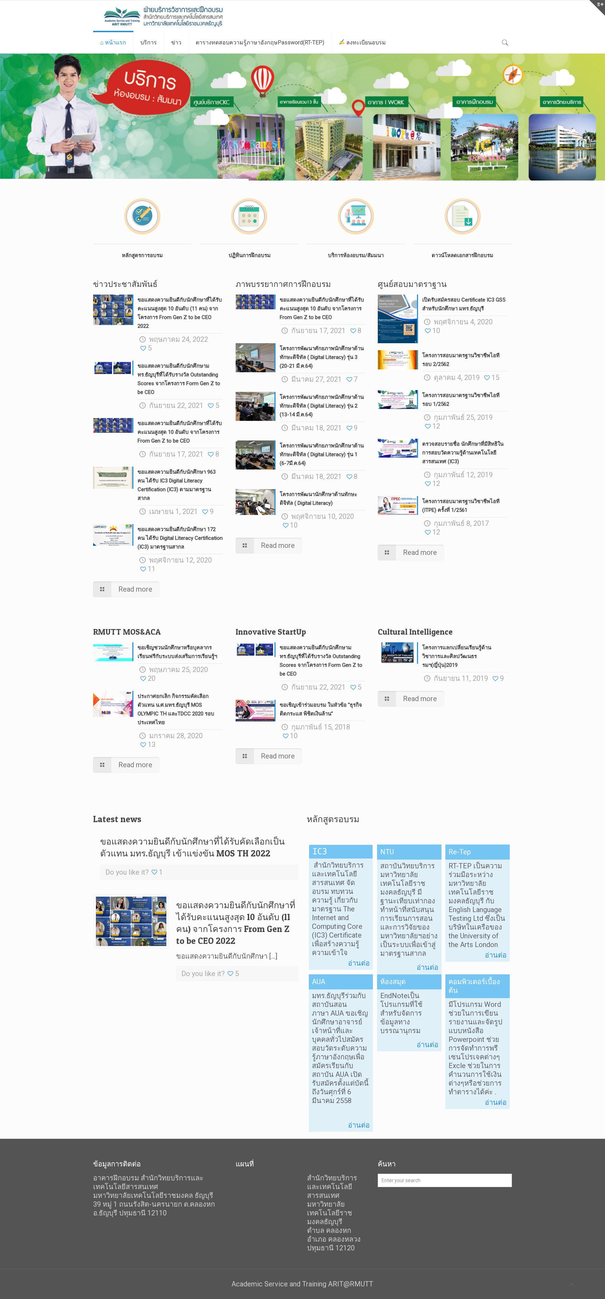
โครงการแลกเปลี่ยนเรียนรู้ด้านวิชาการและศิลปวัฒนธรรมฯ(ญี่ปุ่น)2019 (456, 656)
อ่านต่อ (359, 963)
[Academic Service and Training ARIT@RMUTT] (177, 16)
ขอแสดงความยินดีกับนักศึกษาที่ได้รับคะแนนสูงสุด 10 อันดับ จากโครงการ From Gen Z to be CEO (180, 432)
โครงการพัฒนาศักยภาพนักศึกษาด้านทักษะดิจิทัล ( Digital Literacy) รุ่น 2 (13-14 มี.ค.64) (322, 406)
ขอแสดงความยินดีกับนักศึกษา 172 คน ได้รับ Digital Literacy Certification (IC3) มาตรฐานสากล (180, 538)
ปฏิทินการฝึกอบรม (249, 255)
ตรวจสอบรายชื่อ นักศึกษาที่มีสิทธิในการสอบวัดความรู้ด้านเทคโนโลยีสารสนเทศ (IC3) (462, 453)
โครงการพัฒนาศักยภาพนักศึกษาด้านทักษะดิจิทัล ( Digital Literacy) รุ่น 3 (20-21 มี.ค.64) (322, 357)
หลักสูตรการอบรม (142, 255)
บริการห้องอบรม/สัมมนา (356, 255)
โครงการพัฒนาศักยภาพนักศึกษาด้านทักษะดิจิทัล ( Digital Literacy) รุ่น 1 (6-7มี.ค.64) (322, 454)
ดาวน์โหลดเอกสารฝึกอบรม (462, 255)
